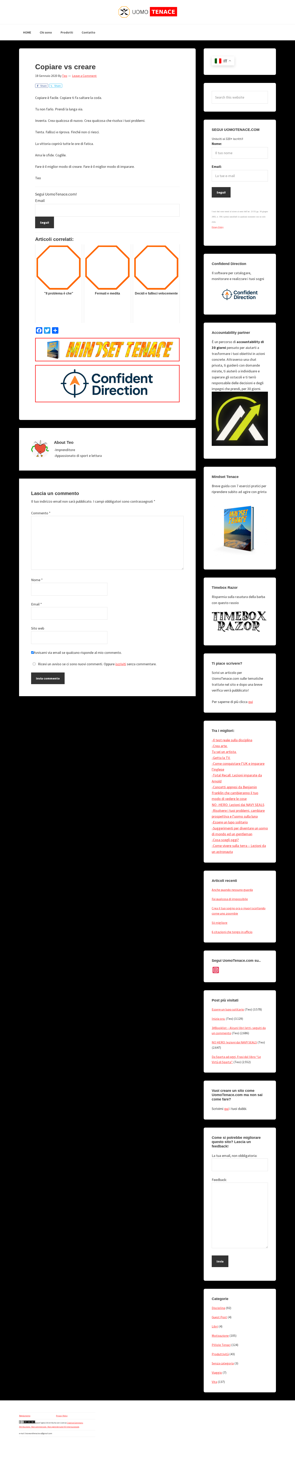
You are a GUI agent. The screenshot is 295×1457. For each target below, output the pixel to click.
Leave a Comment (84, 76)
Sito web (37, 628)
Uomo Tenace (147, 12)
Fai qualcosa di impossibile (230, 899)
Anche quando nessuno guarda (232, 890)
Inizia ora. (218, 1019)
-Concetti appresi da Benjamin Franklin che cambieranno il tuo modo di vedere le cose (235, 793)
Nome (37, 580)
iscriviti (120, 664)
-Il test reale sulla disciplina (232, 740)
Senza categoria (223, 1363)
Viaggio (217, 1372)
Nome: (217, 143)
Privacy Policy (62, 1415)
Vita (214, 1382)
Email (40, 200)
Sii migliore (219, 923)
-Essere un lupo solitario (230, 822)
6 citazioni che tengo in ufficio (232, 932)
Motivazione (220, 1336)
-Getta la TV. (221, 757)
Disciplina (218, 1308)
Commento (41, 513)
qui (250, 701)
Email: (217, 166)
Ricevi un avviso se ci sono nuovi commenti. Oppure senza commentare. (97, 664)
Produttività (220, 1354)
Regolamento (24, 1415)
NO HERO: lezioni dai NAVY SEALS (234, 1042)
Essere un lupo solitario (228, 1009)
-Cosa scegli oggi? (225, 840)
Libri (215, 1326)
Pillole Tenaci (221, 1345)
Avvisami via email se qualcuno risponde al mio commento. (78, 652)
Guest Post (219, 1317)
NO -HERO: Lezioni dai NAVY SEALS (238, 804)
